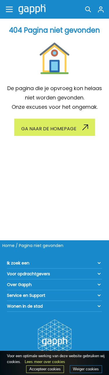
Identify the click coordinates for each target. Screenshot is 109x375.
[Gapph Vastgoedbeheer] (30, 9)
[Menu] (9, 9)
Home (8, 245)
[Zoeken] (88, 9)
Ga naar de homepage (48, 128)
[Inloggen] (100, 9)
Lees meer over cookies (45, 362)
